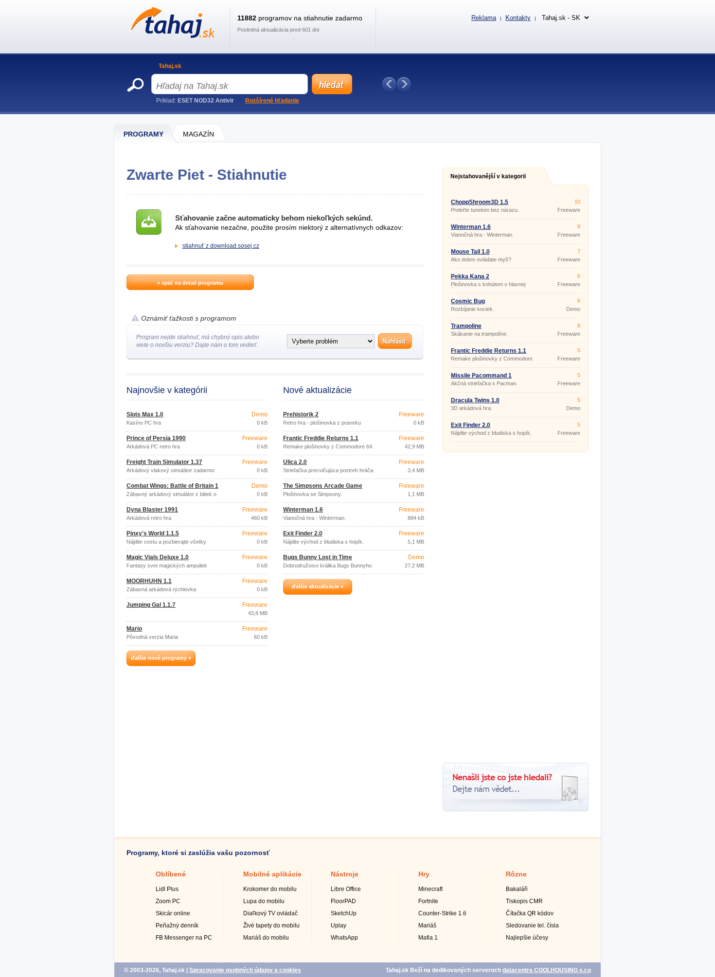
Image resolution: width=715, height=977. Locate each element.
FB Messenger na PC (184, 937)
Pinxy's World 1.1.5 (152, 533)
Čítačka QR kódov (530, 913)
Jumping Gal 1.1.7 (151, 604)
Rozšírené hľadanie (272, 100)
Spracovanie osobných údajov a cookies (245, 970)
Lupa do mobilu (264, 901)
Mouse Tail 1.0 (470, 251)
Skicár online (173, 913)
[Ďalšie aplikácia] (403, 84)
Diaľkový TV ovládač (270, 913)
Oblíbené (171, 874)
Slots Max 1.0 (144, 414)
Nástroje (344, 874)
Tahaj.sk (170, 66)
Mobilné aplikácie (272, 874)
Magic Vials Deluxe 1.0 (157, 557)
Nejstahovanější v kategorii (488, 176)
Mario (134, 628)
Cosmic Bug (468, 301)
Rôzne (516, 874)
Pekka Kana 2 (470, 276)
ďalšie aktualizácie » (317, 586)
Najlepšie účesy (527, 937)
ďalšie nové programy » (161, 658)
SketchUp (344, 913)
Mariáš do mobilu (266, 937)
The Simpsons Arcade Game (322, 485)
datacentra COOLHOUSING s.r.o (546, 970)
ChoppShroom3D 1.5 (479, 202)
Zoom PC (168, 901)
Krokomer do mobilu (270, 889)
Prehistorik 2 (301, 414)
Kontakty (518, 17)
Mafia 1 (428, 937)
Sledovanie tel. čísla (532, 925)
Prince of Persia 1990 (156, 438)
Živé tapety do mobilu (271, 925)
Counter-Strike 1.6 (442, 913)
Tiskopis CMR (524, 901)
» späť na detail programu (190, 283)
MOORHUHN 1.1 (149, 581)
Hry (423, 874)
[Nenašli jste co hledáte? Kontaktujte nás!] (516, 809)
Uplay (338, 925)
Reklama (483, 17)
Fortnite (428, 901)
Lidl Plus (167, 889)
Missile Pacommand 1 (481, 375)
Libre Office (346, 889)
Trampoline (466, 326)
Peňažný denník (177, 925)
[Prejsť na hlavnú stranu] (171, 36)
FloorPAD (343, 901)
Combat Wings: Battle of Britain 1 (172, 485)
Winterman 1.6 (303, 509)
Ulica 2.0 (295, 462)
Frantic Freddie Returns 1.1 (320, 438)
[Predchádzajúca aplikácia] (389, 84)
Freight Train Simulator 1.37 (164, 462)
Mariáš (427, 925)
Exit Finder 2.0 (302, 533)
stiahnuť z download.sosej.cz (220, 245)
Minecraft (430, 889)
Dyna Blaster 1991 (152, 509)
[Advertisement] (516, 604)
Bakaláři (517, 889)
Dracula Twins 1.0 (475, 400)
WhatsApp (344, 937)
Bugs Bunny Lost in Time (317, 557)
